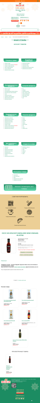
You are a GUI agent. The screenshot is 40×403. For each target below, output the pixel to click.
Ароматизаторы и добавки (9, 69)
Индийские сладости (26, 146)
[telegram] (22, 20)
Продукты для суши (8, 95)
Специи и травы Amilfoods (9, 64)
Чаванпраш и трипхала (9, 117)
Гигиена (6, 154)
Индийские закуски (25, 91)
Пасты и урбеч (7, 89)
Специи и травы (7, 63)
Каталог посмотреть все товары (24, 187)
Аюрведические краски (9, 149)
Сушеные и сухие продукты (9, 96)
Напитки (23, 123)
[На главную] (20, 6)
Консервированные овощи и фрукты (11, 91)
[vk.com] (20, 20)
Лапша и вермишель (25, 93)
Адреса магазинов (20, 14)
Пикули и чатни (7, 88)
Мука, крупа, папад (25, 95)
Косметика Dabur (25, 64)
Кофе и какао (24, 96)
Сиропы (23, 119)
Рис (23, 88)
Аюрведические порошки (9, 119)
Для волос (6, 146)
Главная (2, 36)
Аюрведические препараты (9, 156)
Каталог (6, 36)
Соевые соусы (24, 128)
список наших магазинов (20, 266)
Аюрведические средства (9, 128)
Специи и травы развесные (9, 65)
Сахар (23, 153)
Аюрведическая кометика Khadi (27, 67)
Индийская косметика (8, 153)
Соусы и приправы (8, 68)
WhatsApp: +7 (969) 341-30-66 (20, 11)
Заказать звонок (15, 20)
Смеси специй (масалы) (9, 67)
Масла (23, 117)
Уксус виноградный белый (9, 320)
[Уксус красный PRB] (29, 314)
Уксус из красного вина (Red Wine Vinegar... (9, 367)
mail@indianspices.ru (24, 17)
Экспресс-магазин (20, 15)
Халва (23, 149)
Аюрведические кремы (9, 121)
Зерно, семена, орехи (26, 92)
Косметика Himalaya (25, 63)
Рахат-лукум (24, 148)
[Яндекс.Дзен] (26, 20)
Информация (4, 260)
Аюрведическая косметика (27, 68)
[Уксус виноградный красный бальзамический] (11, 294)
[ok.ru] (24, 20)
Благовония (15, 174)
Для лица (6, 148)
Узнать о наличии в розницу (26, 254)
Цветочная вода (16, 176)
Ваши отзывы (20, 40)
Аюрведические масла (8, 120)
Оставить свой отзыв (22, 280)
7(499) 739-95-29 (14, 18)
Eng (21, 23)
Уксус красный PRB (26, 320)
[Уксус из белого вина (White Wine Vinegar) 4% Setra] (20, 333)
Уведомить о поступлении (26, 252)
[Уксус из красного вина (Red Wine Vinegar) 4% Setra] (9, 359)
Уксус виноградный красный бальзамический (10, 301)
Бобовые (24, 89)
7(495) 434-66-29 (14, 17)
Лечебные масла (8, 123)
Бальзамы (24, 120)
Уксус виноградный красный (28, 300)
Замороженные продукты (9, 97)
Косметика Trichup (25, 65)
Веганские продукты (8, 99)
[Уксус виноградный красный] (29, 294)
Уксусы (10, 36)
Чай (23, 97)
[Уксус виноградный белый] (11, 314)
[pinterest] (28, 20)
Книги (14, 177)
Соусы (6, 93)
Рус (18, 23)
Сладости (24, 150)
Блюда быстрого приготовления (10, 92)
